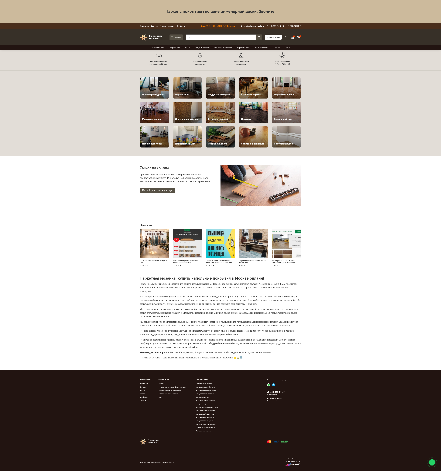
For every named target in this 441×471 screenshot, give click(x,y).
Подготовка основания (204, 384)
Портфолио (181, 26)
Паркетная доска (243, 48)
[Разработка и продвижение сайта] (292, 464)
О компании (144, 26)
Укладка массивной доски (205, 387)
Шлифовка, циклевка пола (205, 427)
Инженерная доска (158, 48)
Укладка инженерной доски (206, 390)
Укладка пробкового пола (205, 414)
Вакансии (161, 384)
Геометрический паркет (223, 48)
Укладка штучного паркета (205, 400)
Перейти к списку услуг (157, 190)
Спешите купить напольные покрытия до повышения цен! (219, 261)
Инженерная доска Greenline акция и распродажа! (185, 261)
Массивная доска (262, 48)
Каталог (178, 37)
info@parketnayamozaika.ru (254, 26)
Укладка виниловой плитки (206, 411)
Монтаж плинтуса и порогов (206, 424)
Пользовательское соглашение (169, 390)
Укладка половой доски (204, 421)
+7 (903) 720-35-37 (294, 26)
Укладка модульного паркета (206, 404)
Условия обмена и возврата (168, 394)
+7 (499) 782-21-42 (277, 26)
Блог (160, 397)
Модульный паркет (202, 48)
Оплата (163, 26)
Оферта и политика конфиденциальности (173, 387)
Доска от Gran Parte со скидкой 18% (153, 261)
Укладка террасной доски (205, 417)
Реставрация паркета (203, 431)
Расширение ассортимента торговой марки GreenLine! (283, 261)
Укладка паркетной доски (205, 394)
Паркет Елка (175, 48)
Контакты (143, 400)
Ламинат (276, 48)
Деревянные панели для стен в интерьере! (252, 261)
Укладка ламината (202, 397)
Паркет (187, 48)
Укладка (171, 26)
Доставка (154, 26)
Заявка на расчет (273, 37)
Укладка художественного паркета (208, 407)
